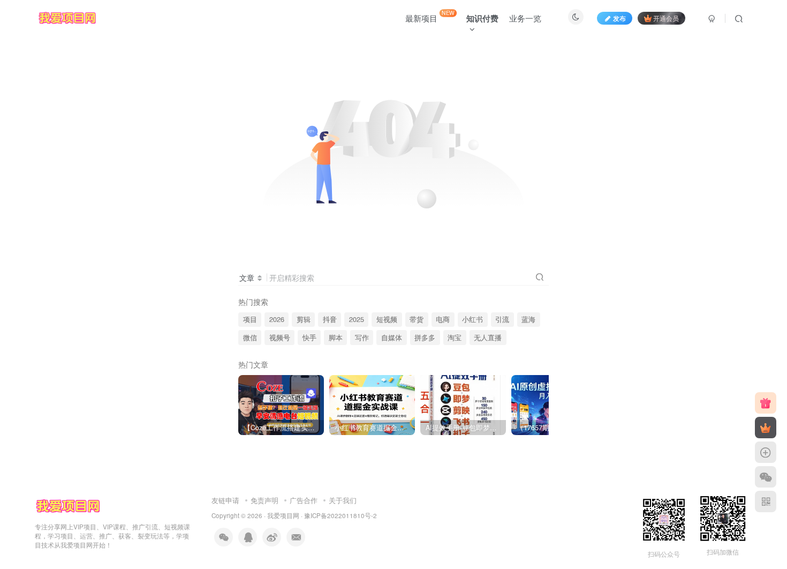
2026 (276, 319)
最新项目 (430, 16)
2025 (356, 319)
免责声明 (264, 500)
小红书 (472, 319)
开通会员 (666, 18)
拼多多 (424, 337)
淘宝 (454, 337)
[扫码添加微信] (765, 477)
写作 (362, 337)
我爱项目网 (283, 515)
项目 (250, 319)
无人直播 (488, 337)
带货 (416, 319)
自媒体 (391, 337)
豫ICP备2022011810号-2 (340, 515)
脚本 (336, 337)
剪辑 (304, 319)
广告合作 (303, 500)
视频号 (279, 337)
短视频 (386, 319)
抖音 (330, 319)
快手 (309, 337)
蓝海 (528, 319)
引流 (502, 319)
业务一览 (525, 18)
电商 (443, 319)
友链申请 (225, 500)
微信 (250, 337)
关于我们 (343, 500)
